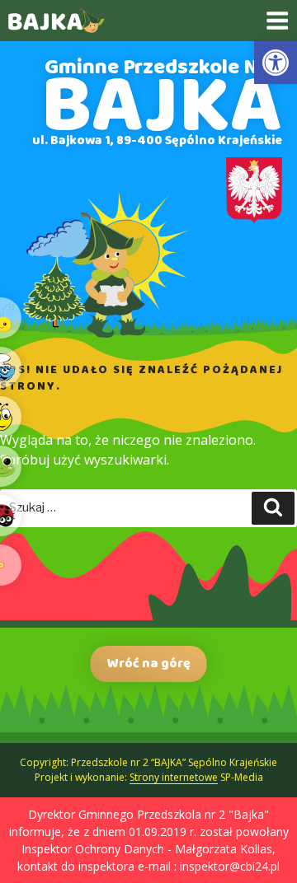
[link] (275, 62)
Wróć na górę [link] (149, 663)
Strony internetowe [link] (174, 777)
